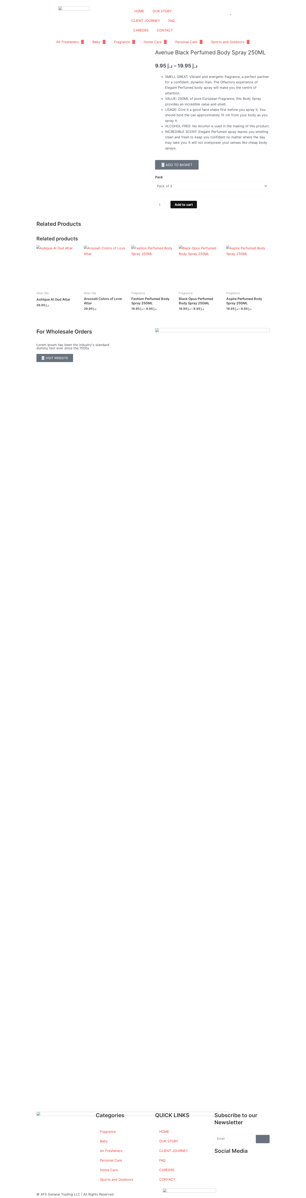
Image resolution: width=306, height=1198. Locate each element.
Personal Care (186, 42)
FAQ (171, 21)
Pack (159, 177)
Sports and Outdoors (227, 42)
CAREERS (140, 30)
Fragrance (122, 42)
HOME (139, 11)
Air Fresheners (67, 42)
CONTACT (165, 30)
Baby (96, 42)
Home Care (153, 42)
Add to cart (184, 204)
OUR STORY (162, 11)
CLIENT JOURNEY (145, 21)
